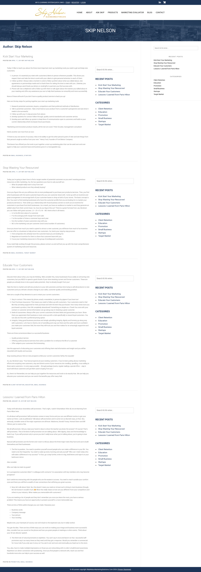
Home (79, 12)
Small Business (105, 118)
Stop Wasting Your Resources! (111, 88)
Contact (160, 12)
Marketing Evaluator (132, 12)
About (89, 12)
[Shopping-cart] (164, 2)
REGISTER (75, 2)
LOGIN (83, 2)
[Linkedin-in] (160, 2)
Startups (102, 121)
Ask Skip (100, 12)
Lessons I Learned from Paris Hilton (114, 94)
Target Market (104, 124)
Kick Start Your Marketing (18, 56)
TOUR (68, 2)
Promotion (103, 115)
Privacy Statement (124, 569)
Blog (149, 12)
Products (113, 12)
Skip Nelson (29, 60)
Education (102, 112)
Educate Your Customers (109, 91)
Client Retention (105, 109)
